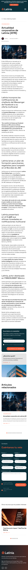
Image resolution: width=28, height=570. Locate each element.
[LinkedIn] (3, 561)
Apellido (17, 449)
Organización (5, 461)
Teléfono (17, 455)
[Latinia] (7, 9)
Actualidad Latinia (5, 24)
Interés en (17, 461)
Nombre (3, 449)
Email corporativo (7, 338)
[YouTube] (6, 561)
